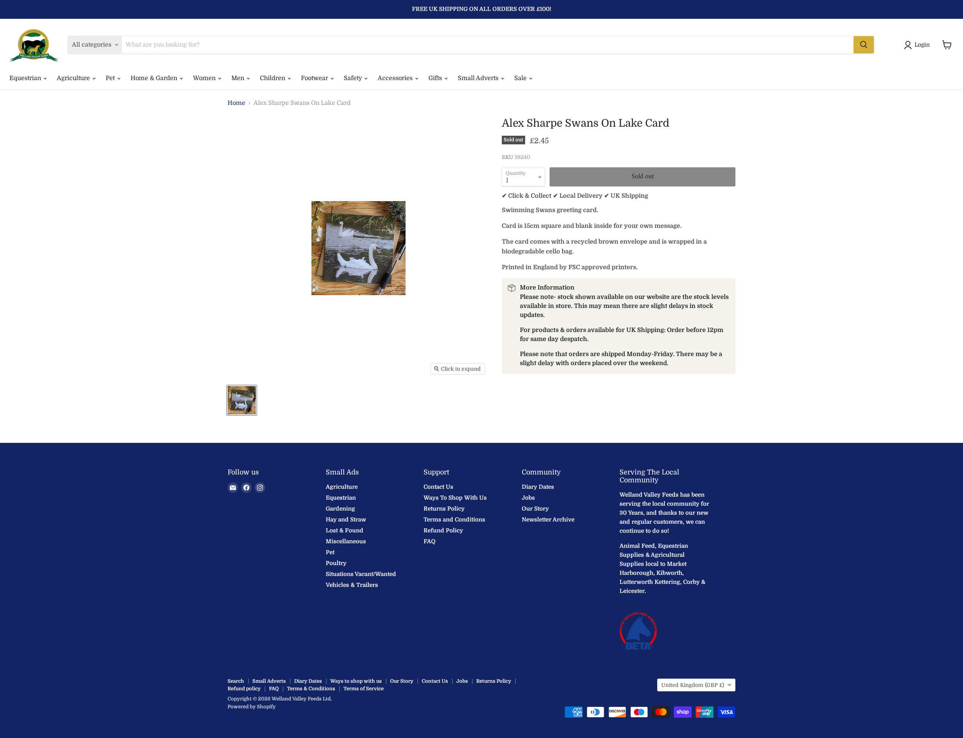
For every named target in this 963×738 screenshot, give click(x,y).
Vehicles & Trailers (352, 585)
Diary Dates (538, 486)
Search (236, 681)
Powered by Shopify (252, 706)
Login (922, 44)
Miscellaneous (346, 541)
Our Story (535, 508)
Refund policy (244, 688)
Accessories (396, 78)
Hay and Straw (346, 519)
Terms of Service (363, 688)
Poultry (336, 563)
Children (273, 78)
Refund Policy (443, 530)
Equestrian (26, 78)
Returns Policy (444, 508)
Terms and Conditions (454, 519)
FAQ (430, 541)
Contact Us (438, 486)
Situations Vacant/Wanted (361, 574)
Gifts (436, 78)
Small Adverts (479, 78)
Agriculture (74, 78)
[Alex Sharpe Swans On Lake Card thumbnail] (242, 400)
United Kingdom (692, 685)
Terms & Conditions (311, 688)
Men (238, 78)
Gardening (340, 508)
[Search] (864, 44)
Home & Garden (155, 78)
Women (205, 78)
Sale (521, 78)
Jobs (528, 497)
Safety (353, 78)
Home (236, 103)
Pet (111, 78)
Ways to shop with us (356, 681)
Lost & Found (344, 530)
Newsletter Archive (548, 519)
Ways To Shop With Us (455, 497)
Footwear (315, 78)
